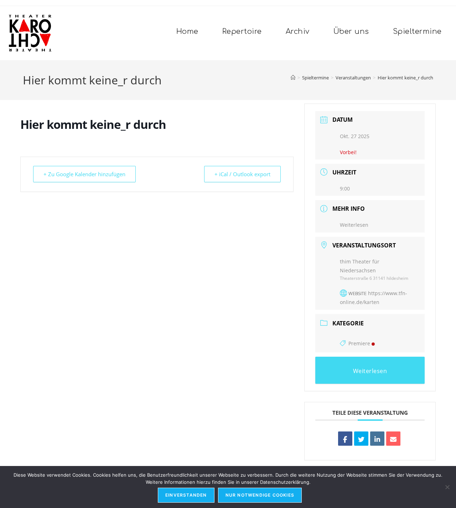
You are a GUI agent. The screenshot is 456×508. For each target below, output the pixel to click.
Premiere (359, 343)
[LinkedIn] (377, 438)
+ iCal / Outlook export (242, 174)
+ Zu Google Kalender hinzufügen (84, 174)
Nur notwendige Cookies (260, 495)
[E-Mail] (393, 438)
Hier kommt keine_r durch (405, 77)
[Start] (293, 77)
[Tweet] (361, 438)
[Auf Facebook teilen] (345, 438)
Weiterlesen (354, 224)
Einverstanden (186, 495)
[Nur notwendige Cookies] (447, 487)
